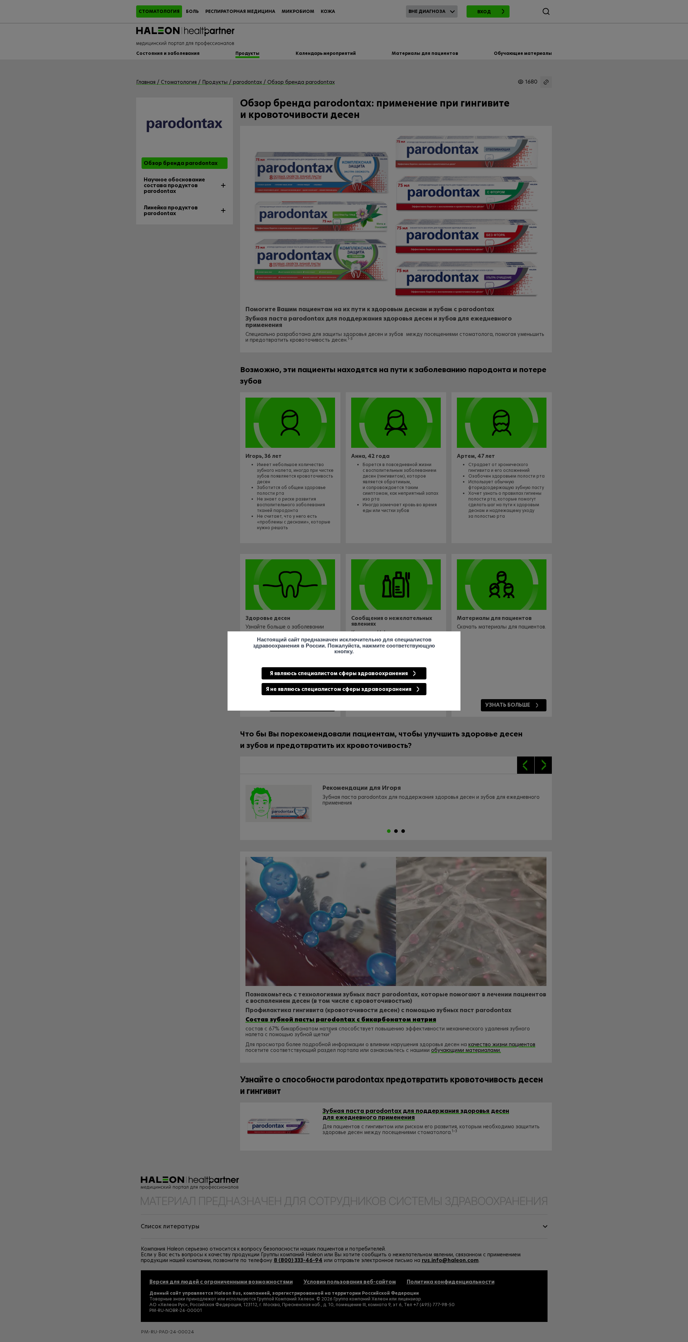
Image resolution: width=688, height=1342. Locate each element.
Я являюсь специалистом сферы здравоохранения (339, 673)
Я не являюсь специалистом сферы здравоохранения (338, 689)
